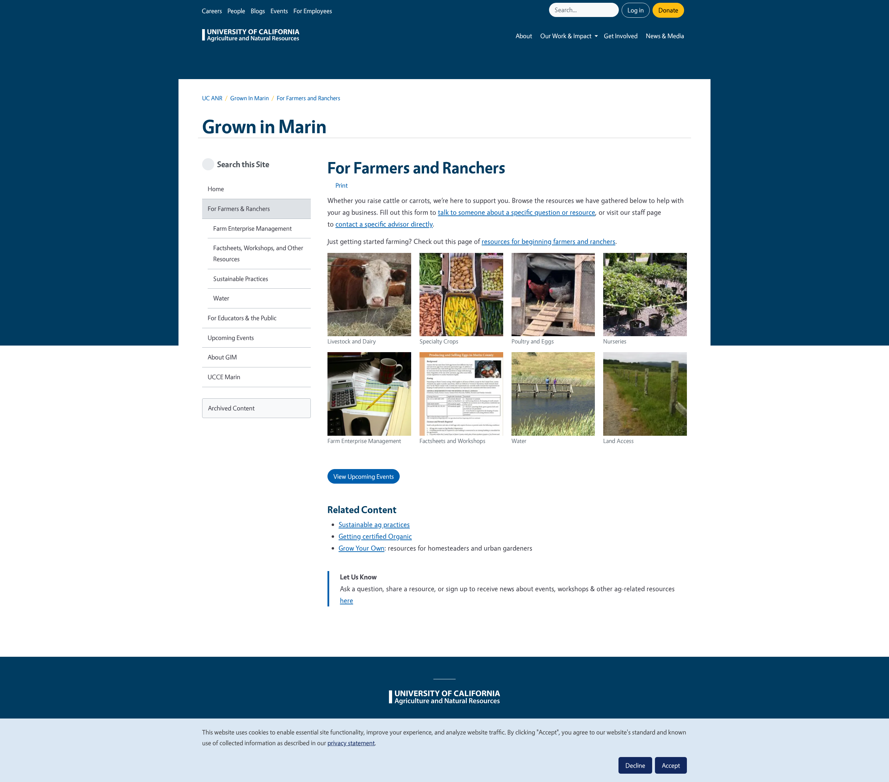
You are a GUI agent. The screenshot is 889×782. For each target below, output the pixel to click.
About (524, 36)
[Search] (614, 10)
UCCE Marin (224, 377)
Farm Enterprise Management (252, 228)
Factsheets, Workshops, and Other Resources (258, 253)
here (346, 600)
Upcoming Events (231, 337)
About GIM (222, 357)
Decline (635, 765)
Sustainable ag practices (374, 524)
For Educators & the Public (242, 318)
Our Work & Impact (565, 36)
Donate (668, 10)
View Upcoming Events (363, 476)
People (236, 11)
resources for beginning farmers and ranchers (548, 241)
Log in (636, 10)
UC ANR (212, 98)
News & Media (665, 36)
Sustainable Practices (240, 278)
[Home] (250, 36)
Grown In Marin (249, 98)
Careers (212, 11)
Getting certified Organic (375, 536)
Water (221, 298)
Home (216, 189)
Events (279, 11)
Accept (671, 765)
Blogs (258, 11)
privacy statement (351, 743)
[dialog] (444, 750)
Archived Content (231, 408)
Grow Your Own (361, 548)
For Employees (312, 11)
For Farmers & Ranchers (239, 208)
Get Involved (621, 36)
